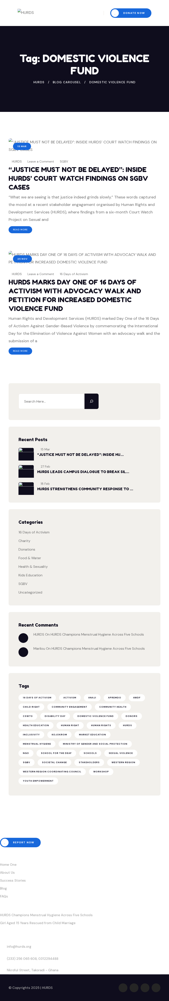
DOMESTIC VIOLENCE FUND (95, 716)
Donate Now (133, 13)
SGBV (64, 161)
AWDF (137, 697)
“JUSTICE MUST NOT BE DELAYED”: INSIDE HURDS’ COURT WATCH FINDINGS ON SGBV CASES (78, 178)
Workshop (101, 771)
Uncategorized (30, 592)
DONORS (132, 716)
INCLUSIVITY (31, 734)
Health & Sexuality (33, 566)
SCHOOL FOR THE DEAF (56, 753)
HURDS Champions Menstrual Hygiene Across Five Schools (97, 634)
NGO (26, 753)
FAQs (4, 896)
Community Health (113, 706)
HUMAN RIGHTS (101, 725)
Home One (8, 864)
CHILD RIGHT (31, 706)
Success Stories (13, 880)
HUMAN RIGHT (70, 725)
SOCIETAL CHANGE (54, 762)
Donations (26, 549)
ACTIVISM (69, 697)
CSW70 (28, 716)
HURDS (16, 161)
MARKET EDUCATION (92, 734)
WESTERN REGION (123, 762)
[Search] (91, 401)
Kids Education (30, 575)
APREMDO (114, 697)
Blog (3, 888)
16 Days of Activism (74, 274)
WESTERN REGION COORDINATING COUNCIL (52, 771)
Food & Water (29, 558)
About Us (7, 872)
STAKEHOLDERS (89, 762)
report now (23, 842)
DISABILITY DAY (55, 716)
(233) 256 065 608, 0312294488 (32, 959)
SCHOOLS (90, 753)
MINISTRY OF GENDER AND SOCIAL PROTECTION (95, 743)
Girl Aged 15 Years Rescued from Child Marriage (37, 923)
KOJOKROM (59, 734)
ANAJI (92, 697)
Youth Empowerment (38, 780)
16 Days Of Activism (37, 697)
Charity (24, 540)
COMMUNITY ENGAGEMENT (69, 706)
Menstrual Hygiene (37, 743)
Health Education (36, 725)
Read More (20, 229)
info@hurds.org (19, 946)
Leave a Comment (41, 161)
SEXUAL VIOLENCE (121, 753)
